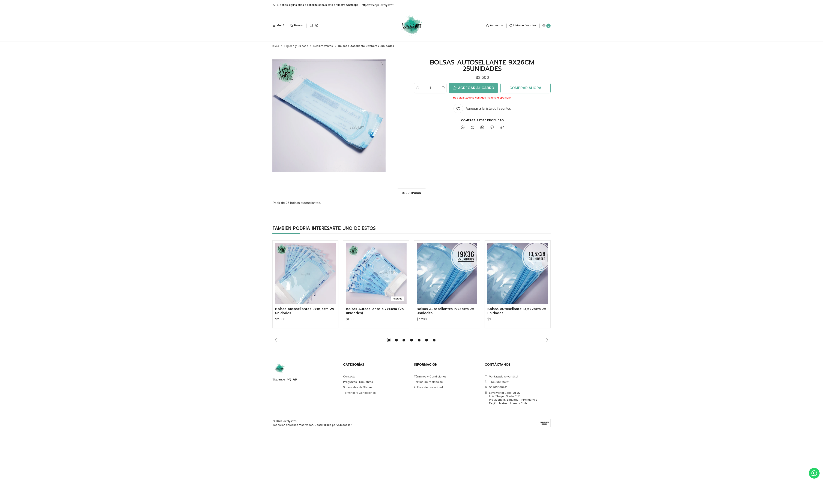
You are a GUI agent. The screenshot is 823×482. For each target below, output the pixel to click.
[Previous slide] (275, 340)
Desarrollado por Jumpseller (333, 425)
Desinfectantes (323, 46)
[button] (388, 340)
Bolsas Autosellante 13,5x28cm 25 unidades (516, 311)
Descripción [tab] (411, 193)
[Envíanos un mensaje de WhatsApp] (814, 473)
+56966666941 (499, 381)
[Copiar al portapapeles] (502, 127)
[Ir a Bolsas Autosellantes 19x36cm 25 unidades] (447, 273)
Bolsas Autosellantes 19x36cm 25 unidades (445, 311)
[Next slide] (547, 340)
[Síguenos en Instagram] (311, 25)
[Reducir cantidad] (417, 88)
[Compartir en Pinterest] (491, 127)
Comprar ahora (525, 88)
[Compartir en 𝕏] (472, 127)
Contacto (349, 376)
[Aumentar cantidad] (443, 88)
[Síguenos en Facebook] (316, 25)
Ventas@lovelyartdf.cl (503, 376)
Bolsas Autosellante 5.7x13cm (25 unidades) (375, 311)
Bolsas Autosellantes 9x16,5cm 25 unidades (304, 311)
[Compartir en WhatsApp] (482, 127)
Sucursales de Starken (358, 387)
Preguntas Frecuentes (358, 381)
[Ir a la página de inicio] (412, 26)
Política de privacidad (428, 387)
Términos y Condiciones (359, 392)
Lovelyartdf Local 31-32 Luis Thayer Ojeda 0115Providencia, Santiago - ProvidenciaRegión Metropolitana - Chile (513, 398)
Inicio (275, 46)
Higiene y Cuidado (296, 46)
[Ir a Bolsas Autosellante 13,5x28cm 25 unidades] (517, 273)
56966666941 (498, 387)
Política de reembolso (428, 381)
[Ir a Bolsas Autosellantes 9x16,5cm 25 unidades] (305, 273)
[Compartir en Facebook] (462, 127)
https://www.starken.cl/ (358, 5)
